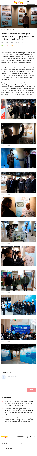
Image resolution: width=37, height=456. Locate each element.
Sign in (29, 1)
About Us (4, 443)
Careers (20, 443)
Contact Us (5, 446)
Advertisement (23, 446)
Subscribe (31, 3)
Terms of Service (6, 448)
